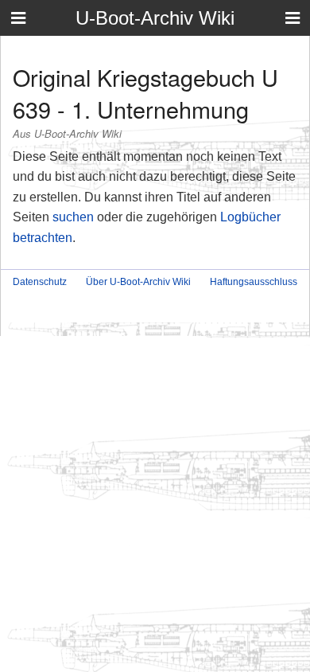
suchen (73, 217)
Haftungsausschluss (253, 281)
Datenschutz (40, 281)
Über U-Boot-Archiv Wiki (138, 281)
